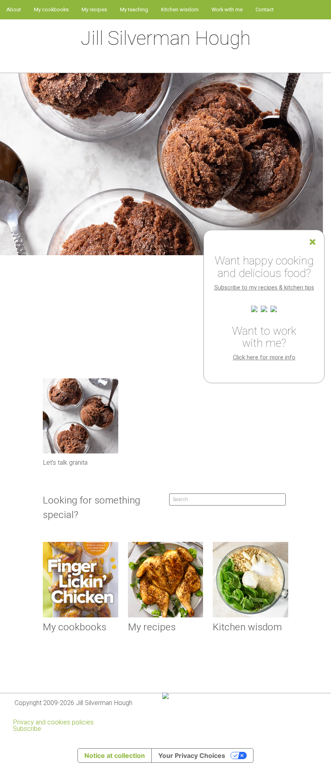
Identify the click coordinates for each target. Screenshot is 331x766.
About (13, 9)
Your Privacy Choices (191, 755)
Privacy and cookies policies (53, 722)
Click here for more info (264, 357)
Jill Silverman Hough (166, 39)
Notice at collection (114, 755)
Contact (265, 9)
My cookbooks (51, 9)
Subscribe (27, 729)
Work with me (227, 9)
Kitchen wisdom (180, 9)
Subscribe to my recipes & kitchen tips (264, 287)
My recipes (94, 9)
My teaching (134, 9)
